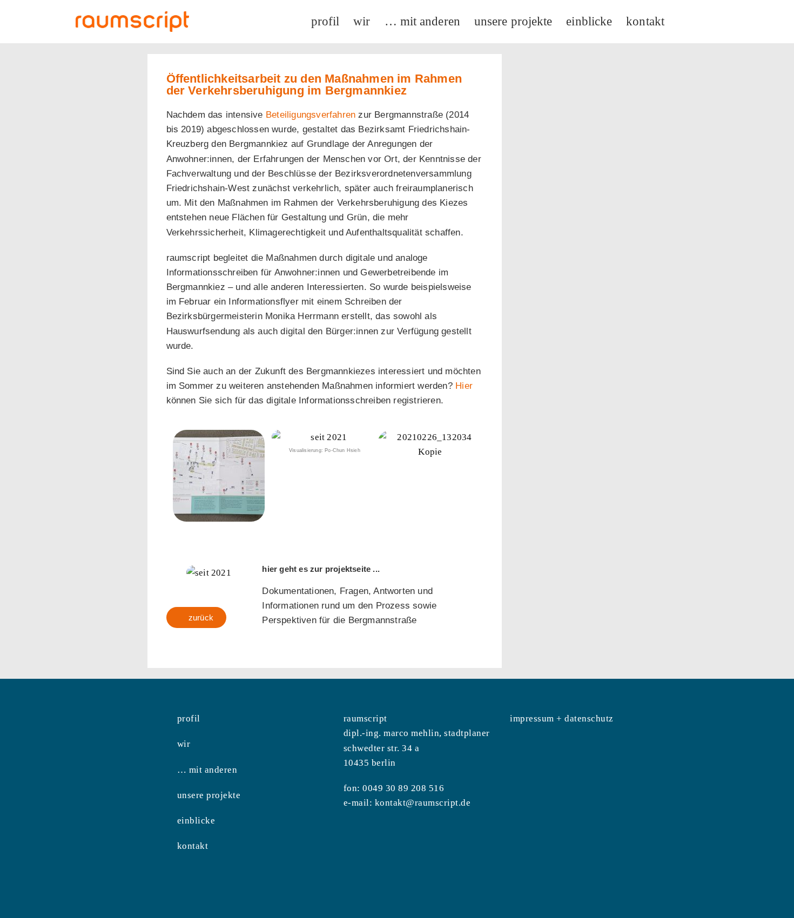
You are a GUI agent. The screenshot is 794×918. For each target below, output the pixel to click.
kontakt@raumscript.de (423, 803)
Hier (464, 386)
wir (184, 744)
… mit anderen (207, 770)
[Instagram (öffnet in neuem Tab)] (703, 20)
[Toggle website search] (683, 21)
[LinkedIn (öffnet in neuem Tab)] (718, 20)
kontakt (192, 846)
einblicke (196, 820)
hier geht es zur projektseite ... (321, 568)
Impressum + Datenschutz (562, 718)
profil (188, 718)
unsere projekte (209, 795)
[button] (177, 475)
